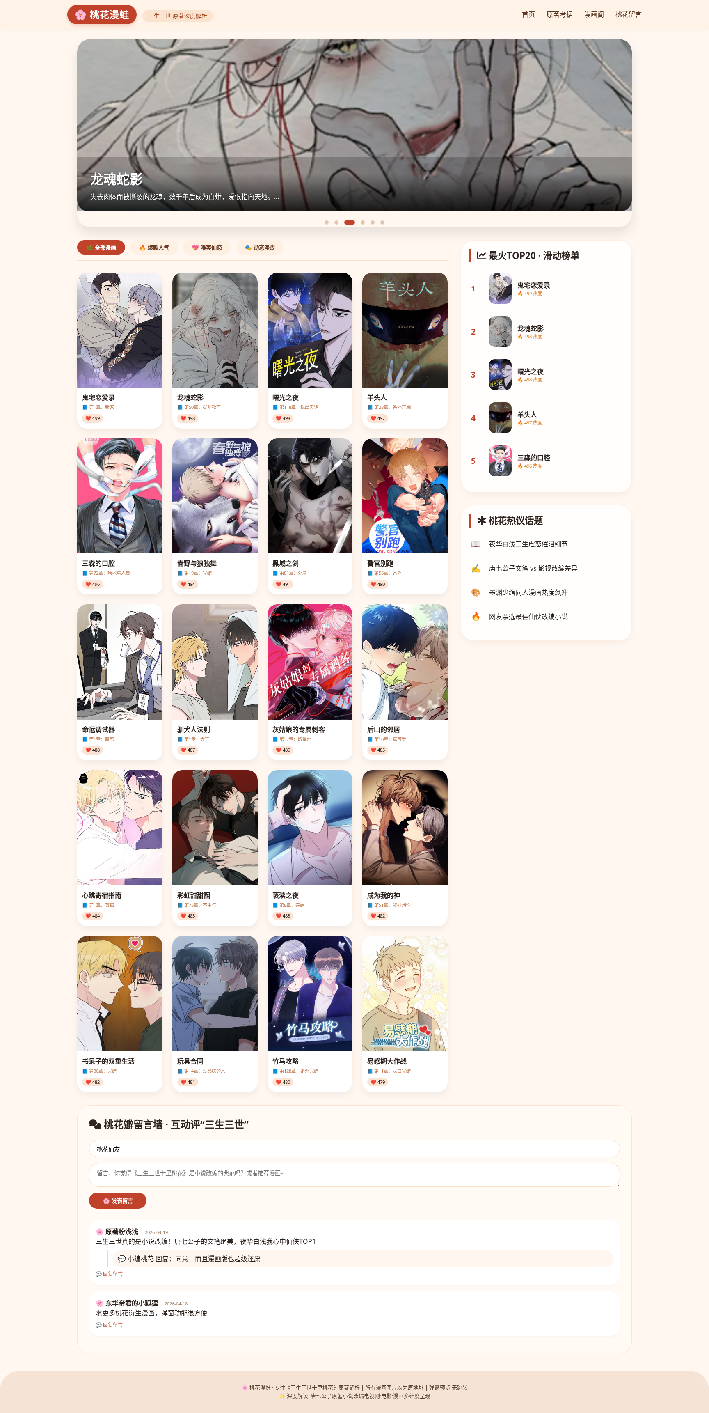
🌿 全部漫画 (101, 248)
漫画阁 (594, 14)
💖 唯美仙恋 (207, 248)
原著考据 (560, 14)
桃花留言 (628, 14)
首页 (528, 14)
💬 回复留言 (109, 1274)
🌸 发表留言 (118, 1201)
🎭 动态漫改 (260, 248)
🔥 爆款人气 (154, 248)
